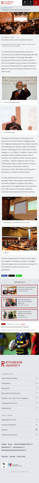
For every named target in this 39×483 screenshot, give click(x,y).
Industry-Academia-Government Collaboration (26, 330)
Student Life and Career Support (15, 398)
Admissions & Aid (9, 419)
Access (10, 444)
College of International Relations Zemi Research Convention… (25, 313)
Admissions (6, 408)
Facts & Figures (18, 447)
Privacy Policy (21, 456)
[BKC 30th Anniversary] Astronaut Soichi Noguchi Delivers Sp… (25, 301)
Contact (4, 444)
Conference (17, 46)
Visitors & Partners (9, 434)
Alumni (5, 429)
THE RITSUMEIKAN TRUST (22, 444)
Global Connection (31, 44)
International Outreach (11, 393)
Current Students (9, 425)
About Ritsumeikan (9, 378)
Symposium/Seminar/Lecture (9, 44)
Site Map (12, 456)
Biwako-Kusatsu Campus (8, 46)
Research (24, 44)
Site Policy (5, 456)
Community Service (10, 403)
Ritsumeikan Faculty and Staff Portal (13, 450)
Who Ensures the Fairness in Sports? (15, 327)
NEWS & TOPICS (8, 8)
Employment (5, 447)
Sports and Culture (11, 330)
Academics (19, 44)
